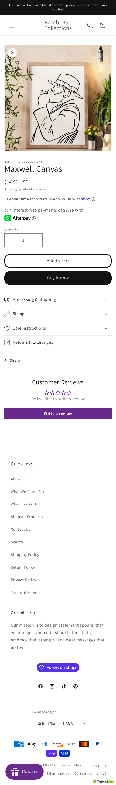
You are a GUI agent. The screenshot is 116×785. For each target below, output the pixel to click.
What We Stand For (28, 491)
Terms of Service (25, 592)
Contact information (89, 773)
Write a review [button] (58, 413)
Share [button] (15, 360)
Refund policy (71, 765)
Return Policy (23, 567)
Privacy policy (97, 765)
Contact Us (20, 529)
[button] (11, 25)
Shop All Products (27, 516)
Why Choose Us (24, 504)
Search (17, 541)
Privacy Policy (23, 579)
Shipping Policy (25, 554)
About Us (19, 479)
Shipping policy (58, 773)
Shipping (10, 189)
